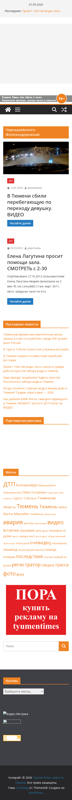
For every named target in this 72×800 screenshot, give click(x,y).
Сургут (18, 498)
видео (55, 522)
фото (9, 573)
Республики (38, 492)
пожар (50, 549)
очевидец (40, 542)
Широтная (50, 514)
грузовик (27, 530)
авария (13, 522)
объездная (22, 543)
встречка (11, 530)
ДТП (11, 180)
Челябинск (37, 514)
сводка (47, 564)
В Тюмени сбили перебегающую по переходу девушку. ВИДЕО (29, 205)
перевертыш (59, 543)
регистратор (26, 564)
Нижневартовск (12, 492)
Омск (27, 492)
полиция (9, 557)
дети (38, 530)
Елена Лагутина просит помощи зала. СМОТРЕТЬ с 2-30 (35, 262)
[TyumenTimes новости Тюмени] (8, 109)
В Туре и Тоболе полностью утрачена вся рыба (36, 349)
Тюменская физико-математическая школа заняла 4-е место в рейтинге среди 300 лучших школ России (35, 338)
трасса (62, 565)
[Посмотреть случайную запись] (64, 109)
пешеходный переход (31, 550)
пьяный (48, 557)
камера (23, 536)
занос (15, 536)
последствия (29, 556)
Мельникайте (47, 485)
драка (45, 530)
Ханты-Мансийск (16, 514)
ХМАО (62, 507)
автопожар (41, 523)
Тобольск (30, 498)
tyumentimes (35, 188)
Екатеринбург (27, 485)
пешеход (10, 549)
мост (32, 536)
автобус (29, 523)
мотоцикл (41, 536)
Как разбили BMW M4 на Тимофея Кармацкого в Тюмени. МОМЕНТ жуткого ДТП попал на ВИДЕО (35, 403)
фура (20, 574)
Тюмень (27, 506)
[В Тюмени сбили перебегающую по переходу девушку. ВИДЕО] (36, 158)
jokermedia (34, 248)
